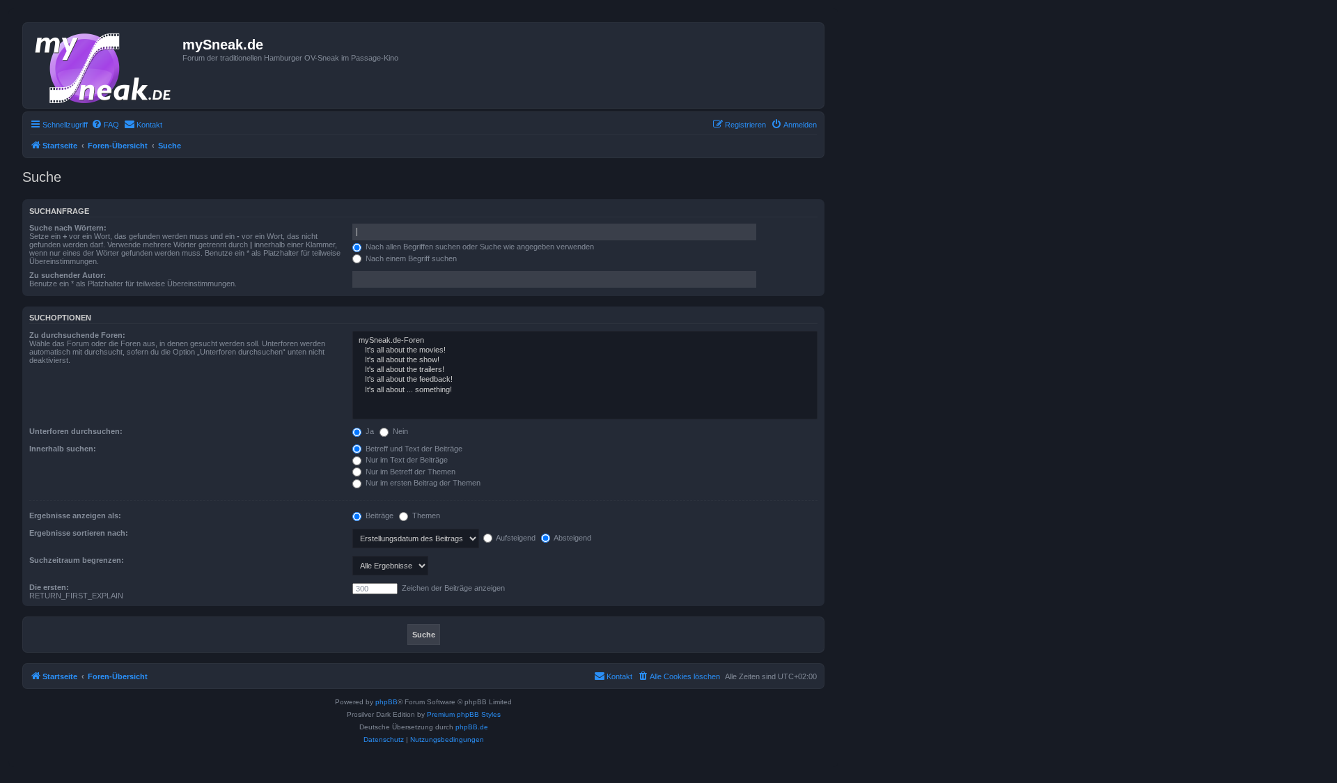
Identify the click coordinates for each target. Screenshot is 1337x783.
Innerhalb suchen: (62, 448)
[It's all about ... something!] (585, 390)
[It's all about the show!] (585, 360)
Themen (425, 515)
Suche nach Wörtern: (68, 228)
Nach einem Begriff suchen (410, 258)
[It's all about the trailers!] (585, 370)
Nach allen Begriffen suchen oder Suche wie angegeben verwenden (478, 246)
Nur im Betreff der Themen (409, 471)
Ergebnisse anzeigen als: (75, 515)
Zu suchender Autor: (67, 275)
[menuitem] (105, 124)
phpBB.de (471, 727)
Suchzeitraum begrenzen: (76, 560)
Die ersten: (49, 587)
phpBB (386, 702)
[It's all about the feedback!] (585, 380)
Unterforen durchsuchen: (76, 431)
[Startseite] (104, 65)
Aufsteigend (514, 538)
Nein (399, 431)
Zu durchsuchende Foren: (77, 335)
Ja (368, 431)
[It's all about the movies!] (585, 350)
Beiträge (378, 515)
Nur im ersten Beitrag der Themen (421, 483)
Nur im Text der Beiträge (405, 460)
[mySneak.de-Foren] (585, 341)
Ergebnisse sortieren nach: (78, 533)
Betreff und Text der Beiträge (412, 448)
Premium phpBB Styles (464, 714)
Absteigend (571, 538)
